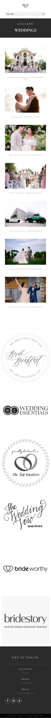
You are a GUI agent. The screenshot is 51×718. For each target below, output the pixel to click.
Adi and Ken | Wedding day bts (25, 117)
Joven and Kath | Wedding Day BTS (26, 193)
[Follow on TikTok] (19, 700)
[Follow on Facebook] (7, 700)
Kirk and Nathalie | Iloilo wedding (25, 155)
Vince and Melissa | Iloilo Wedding (25, 231)
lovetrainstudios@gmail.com (25, 693)
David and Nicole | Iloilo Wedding (25, 269)
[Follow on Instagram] (13, 700)
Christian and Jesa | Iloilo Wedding (25, 307)
